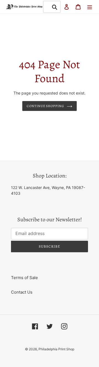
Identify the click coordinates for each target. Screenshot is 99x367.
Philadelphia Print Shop (56, 349)
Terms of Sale (24, 277)
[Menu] (89, 7)
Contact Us (21, 292)
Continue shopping (45, 106)
